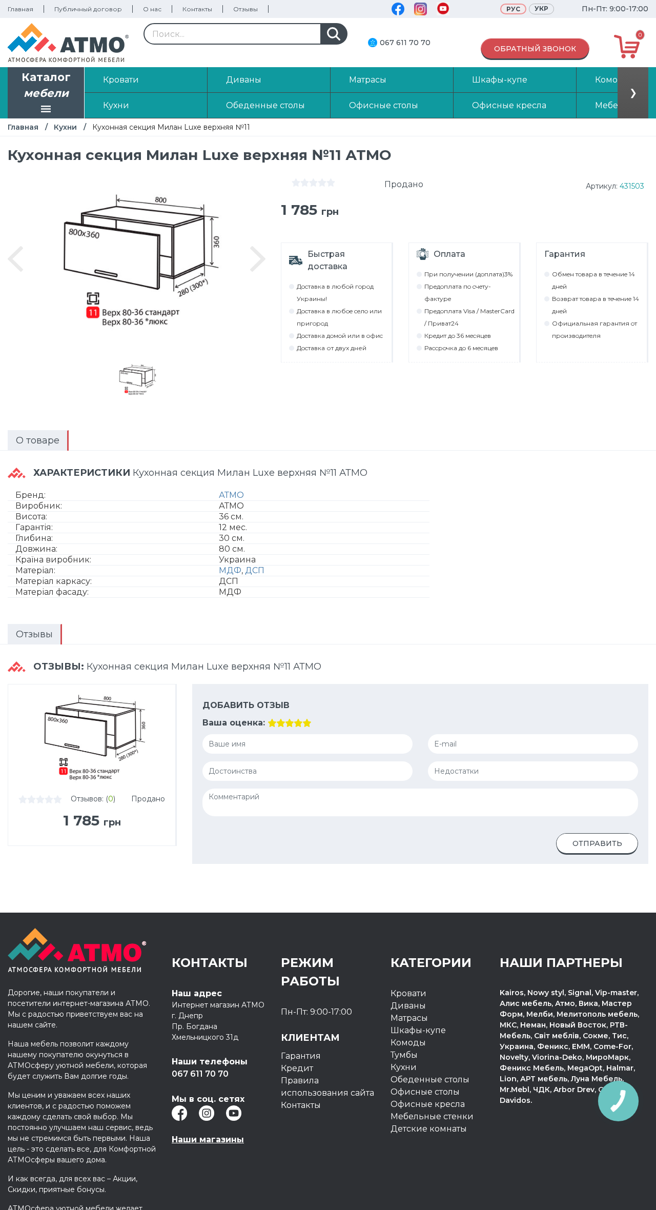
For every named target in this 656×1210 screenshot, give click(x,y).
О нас (152, 9)
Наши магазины (208, 1139)
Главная (20, 9)
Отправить (597, 843)
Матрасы (409, 1018)
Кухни (65, 127)
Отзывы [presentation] (34, 634)
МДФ (230, 570)
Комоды (408, 1042)
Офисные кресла (428, 1104)
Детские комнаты (429, 1129)
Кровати (408, 993)
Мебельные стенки (432, 1116)
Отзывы (245, 9)
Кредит (297, 1068)
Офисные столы (425, 1092)
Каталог (46, 85)
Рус (513, 9)
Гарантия (301, 1056)
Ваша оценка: (233, 723)
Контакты (197, 9)
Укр (541, 8)
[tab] (38, 440)
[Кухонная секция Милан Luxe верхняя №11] (136, 379)
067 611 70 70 (405, 42)
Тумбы (404, 1055)
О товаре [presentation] (37, 440)
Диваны (408, 1006)
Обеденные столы (430, 1079)
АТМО (231, 495)
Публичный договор (88, 9)
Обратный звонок (535, 48)
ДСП (254, 570)
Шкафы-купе (418, 1030)
